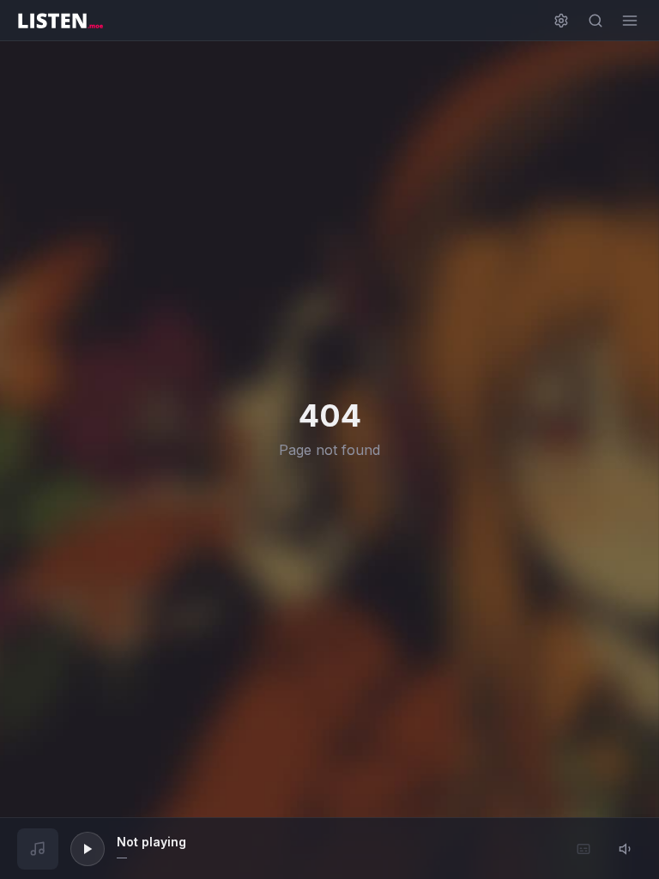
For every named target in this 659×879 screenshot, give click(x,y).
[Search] (595, 20)
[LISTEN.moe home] (60, 20)
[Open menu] (629, 20)
